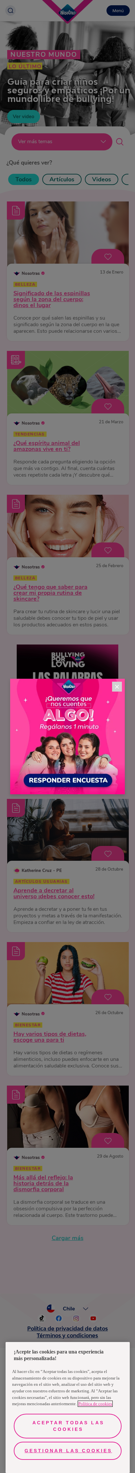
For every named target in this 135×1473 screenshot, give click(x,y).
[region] (68, 1407)
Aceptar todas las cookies (68, 1426)
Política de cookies (95, 1403)
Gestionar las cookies (68, 1450)
